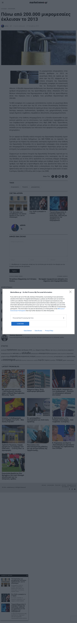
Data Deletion (28, 330)
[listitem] (38, 318)
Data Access (38, 330)
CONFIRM (20, 323)
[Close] (71, 292)
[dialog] (38, 311)
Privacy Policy (49, 330)
